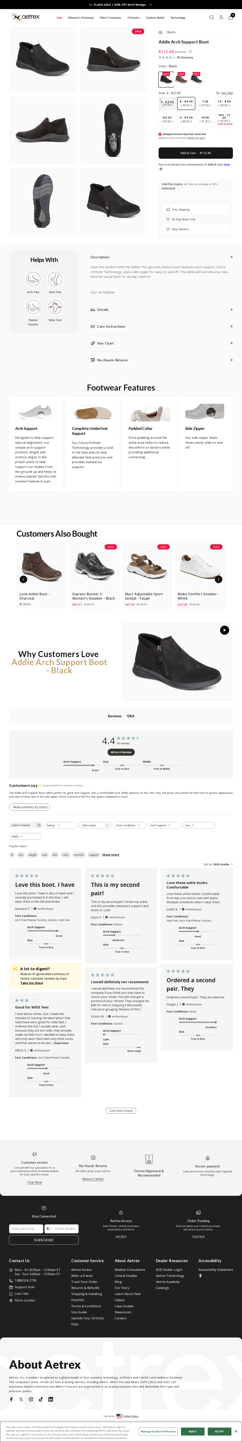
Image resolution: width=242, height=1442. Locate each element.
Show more (110, 855)
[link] (36, 412)
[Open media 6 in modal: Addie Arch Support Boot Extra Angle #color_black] (113, 201)
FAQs (75, 1324)
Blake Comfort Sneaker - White (198, 596)
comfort (79, 855)
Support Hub (24, 1287)
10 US (205, 119)
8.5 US (167, 119)
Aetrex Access (81, 1270)
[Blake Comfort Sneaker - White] (200, 566)
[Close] (236, 1431)
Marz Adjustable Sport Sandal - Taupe (144, 596)
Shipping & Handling (86, 1294)
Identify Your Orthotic (87, 1318)
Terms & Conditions (86, 1306)
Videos (120, 1300)
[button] (23, 579)
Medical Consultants (130, 1270)
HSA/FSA (77, 1300)
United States (131, 1416)
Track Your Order (84, 1282)
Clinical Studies (126, 1276)
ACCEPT (219, 1431)
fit (12, 855)
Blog (118, 1282)
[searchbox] (22, 825)
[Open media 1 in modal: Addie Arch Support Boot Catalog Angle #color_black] (42, 59)
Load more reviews (121, 1110)
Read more (61, 1043)
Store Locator (25, 1300)
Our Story (122, 1288)
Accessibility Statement (216, 1270)
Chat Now (34, 1182)
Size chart (227, 93)
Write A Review (121, 752)
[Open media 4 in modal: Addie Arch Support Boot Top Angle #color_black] (113, 130)
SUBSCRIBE (44, 1240)
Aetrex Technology (170, 1276)
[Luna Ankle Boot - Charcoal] (42, 566)
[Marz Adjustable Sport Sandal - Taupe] (147, 566)
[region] (121, 1432)
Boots (171, 32)
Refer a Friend (81, 1276)
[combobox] (60, 825)
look (44, 855)
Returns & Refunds (85, 1288)
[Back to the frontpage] (160, 32)
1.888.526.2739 (25, 1280)
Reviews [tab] (115, 716)
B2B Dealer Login (169, 1270)
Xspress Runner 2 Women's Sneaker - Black (93, 596)
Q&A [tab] (130, 716)
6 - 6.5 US (186, 103)
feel (55, 855)
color (65, 855)
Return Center (93, 1179)
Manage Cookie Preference (158, 1431)
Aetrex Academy (168, 1282)
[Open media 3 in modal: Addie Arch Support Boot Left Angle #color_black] (42, 130)
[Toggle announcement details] (150, 4)
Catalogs (162, 1288)
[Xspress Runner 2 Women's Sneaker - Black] (94, 566)
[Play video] (177, 662)
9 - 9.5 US (186, 119)
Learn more (168, 188)
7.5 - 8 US (224, 103)
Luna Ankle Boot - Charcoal (34, 596)
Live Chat (22, 1294)
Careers (120, 1318)
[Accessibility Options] (200, 1276)
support (94, 855)
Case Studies (124, 1306)
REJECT (193, 1431)
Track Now (198, 1236)
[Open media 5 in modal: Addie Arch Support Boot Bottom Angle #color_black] (42, 201)
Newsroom (123, 1312)
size (21, 855)
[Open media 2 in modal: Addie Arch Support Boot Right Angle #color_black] (113, 59)
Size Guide (79, 1312)
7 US (205, 103)
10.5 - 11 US (225, 119)
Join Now (121, 1236)
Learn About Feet (128, 1294)
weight (33, 855)
